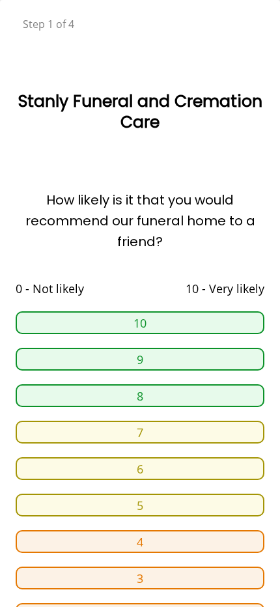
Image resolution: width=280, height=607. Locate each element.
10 (140, 323)
